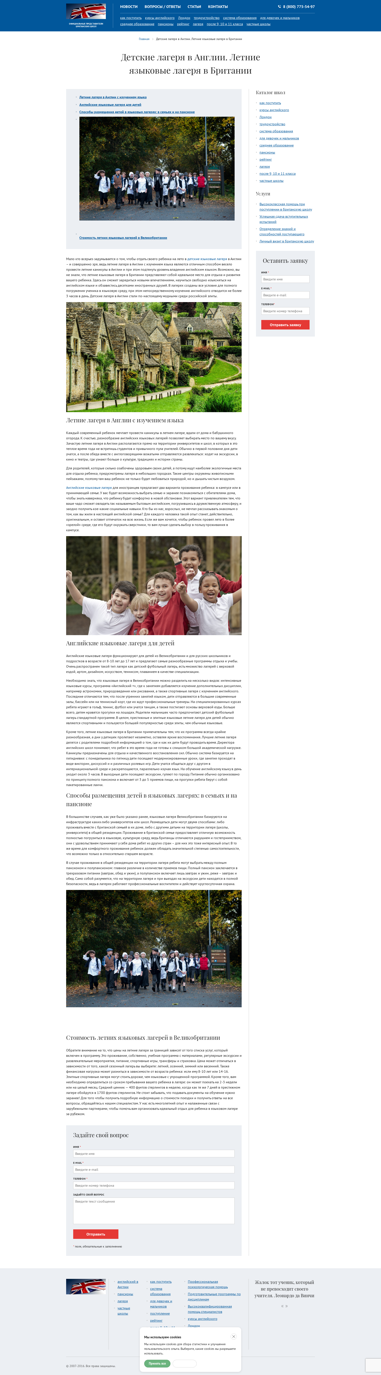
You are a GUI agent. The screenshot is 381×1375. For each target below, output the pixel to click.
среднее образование (137, 24)
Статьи (194, 6)
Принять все (157, 1363)
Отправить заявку (285, 324)
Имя (77, 1146)
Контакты (218, 6)
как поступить (131, 17)
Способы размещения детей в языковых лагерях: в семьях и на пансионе (137, 112)
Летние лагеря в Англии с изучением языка (113, 97)
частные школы (259, 24)
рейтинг (183, 24)
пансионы (166, 24)
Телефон (80, 1178)
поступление (160, 1313)
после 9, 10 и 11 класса (225, 24)
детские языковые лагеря (207, 259)
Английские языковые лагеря (89, 487)
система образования (240, 17)
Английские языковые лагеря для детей (110, 104)
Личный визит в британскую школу (287, 241)
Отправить (95, 1234)
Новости (129, 6)
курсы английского (160, 17)
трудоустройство (207, 17)
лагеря (198, 24)
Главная (144, 39)
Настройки (184, 1363)
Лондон (184, 17)
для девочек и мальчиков (280, 17)
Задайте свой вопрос (88, 1194)
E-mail (78, 1162)
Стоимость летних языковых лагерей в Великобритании (123, 237)
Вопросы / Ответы (163, 6)
